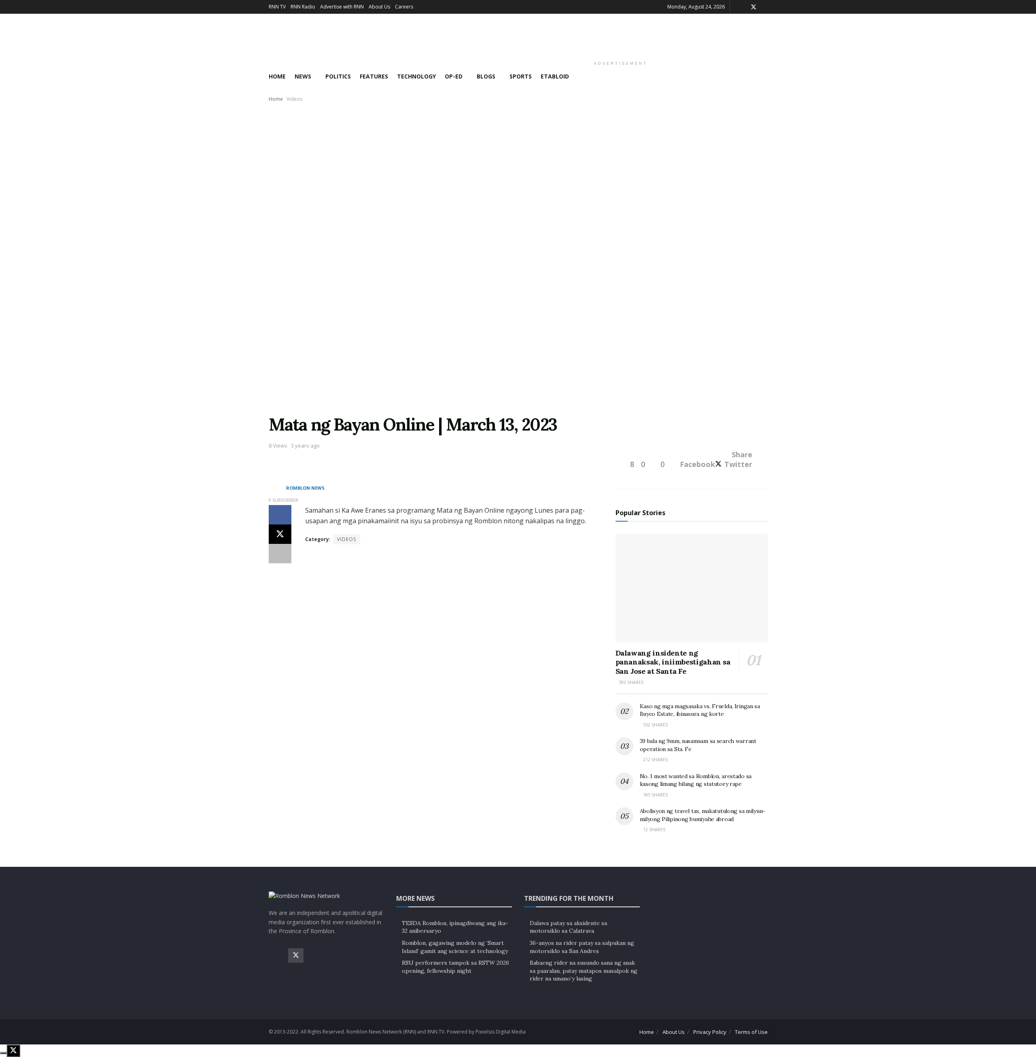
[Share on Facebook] (280, 514)
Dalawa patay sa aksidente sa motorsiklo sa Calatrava (568, 927)
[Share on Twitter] (280, 534)
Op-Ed (454, 76)
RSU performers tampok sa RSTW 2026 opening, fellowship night (455, 966)
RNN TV (277, 6)
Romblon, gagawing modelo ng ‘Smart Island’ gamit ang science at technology (455, 947)
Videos (294, 99)
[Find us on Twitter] (753, 7)
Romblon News (305, 488)
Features (374, 76)
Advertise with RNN (342, 6)
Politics (338, 76)
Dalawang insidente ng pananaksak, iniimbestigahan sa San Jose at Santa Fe (673, 662)
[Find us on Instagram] (315, 955)
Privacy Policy (709, 1032)
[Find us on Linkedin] (354, 955)
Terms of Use (751, 1032)
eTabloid (555, 76)
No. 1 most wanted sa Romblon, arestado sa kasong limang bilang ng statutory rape (696, 780)
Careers (404, 6)
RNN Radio (303, 6)
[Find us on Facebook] (276, 955)
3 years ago (305, 445)
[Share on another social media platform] (280, 553)
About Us (379, 6)
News (303, 76)
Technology (416, 76)
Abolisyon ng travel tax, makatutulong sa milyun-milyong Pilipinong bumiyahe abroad (703, 815)
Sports (521, 76)
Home (277, 76)
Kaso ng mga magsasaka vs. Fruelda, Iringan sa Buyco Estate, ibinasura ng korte (700, 710)
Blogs (486, 76)
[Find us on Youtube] (334, 955)
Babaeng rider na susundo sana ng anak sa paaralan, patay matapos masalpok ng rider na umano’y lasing (583, 970)
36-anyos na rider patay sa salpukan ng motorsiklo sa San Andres (582, 947)
